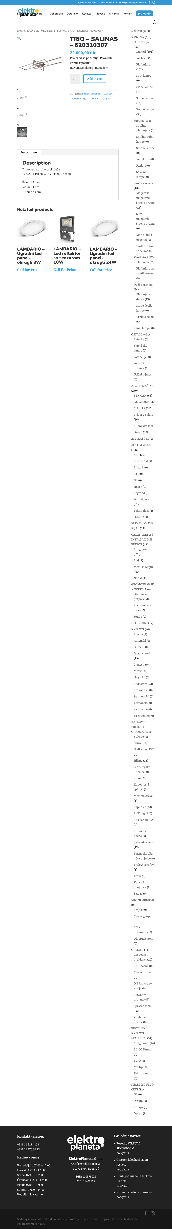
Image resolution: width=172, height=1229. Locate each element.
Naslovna (23, 14)
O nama (114, 14)
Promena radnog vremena (134, 1192)
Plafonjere (96, 93)
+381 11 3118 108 (28, 1144)
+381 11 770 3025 (109, 2)
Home (21, 31)
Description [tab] (29, 152)
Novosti (100, 14)
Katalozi (87, 14)
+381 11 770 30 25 (28, 1149)
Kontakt (127, 14)
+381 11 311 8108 (88, 2)
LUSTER (92, 98)
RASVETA (33, 31)
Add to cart (94, 78)
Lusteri (61, 31)
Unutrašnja (48, 31)
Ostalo (71, 14)
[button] (19, 38)
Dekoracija (56, 14)
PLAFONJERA (104, 98)
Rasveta (37, 14)
